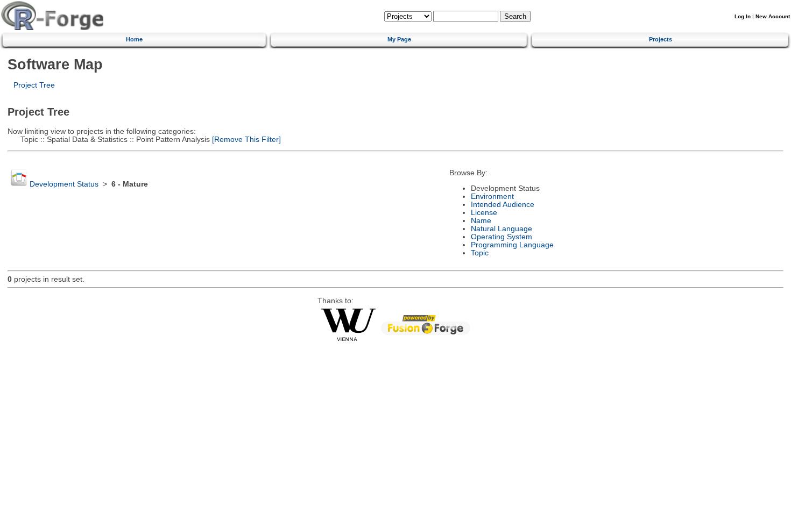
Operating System (501, 237)
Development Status (64, 184)
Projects (660, 39)
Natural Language (501, 229)
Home (134, 39)
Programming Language (512, 245)
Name (481, 221)
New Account (772, 16)
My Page (399, 39)
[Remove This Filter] (245, 139)
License (484, 213)
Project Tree (34, 85)
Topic (480, 253)
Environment (492, 196)
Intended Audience (502, 205)
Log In (742, 16)
